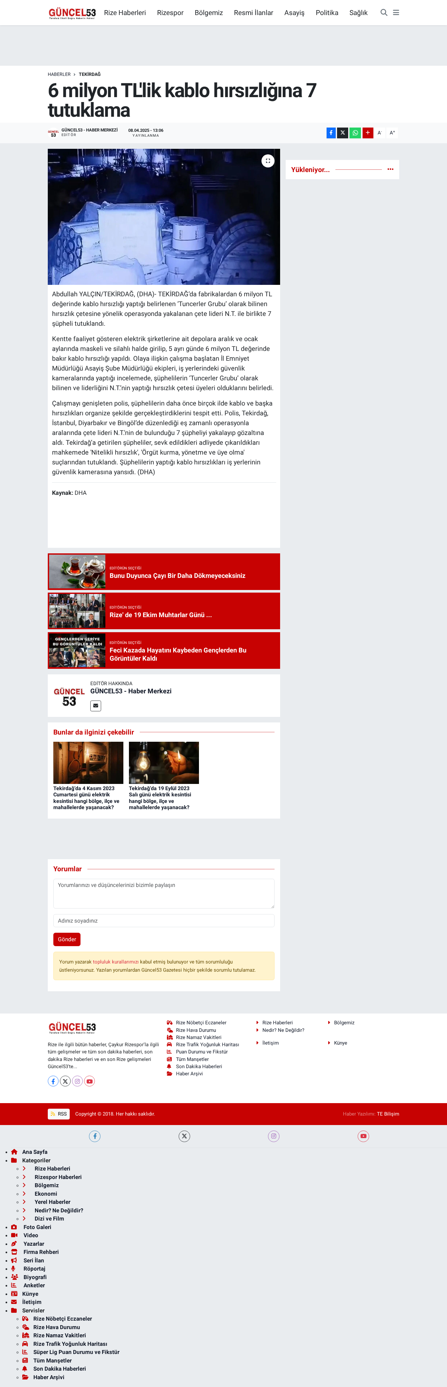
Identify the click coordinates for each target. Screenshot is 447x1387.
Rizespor (170, 13)
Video (30, 1235)
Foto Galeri (36, 1227)
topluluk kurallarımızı (116, 962)
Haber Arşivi (189, 1074)
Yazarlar (33, 1243)
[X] (65, 1081)
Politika (327, 13)
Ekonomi (45, 1193)
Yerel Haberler (51, 1202)
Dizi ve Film (48, 1218)
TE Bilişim (388, 1114)
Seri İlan (33, 1260)
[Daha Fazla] (368, 133)
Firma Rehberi (40, 1252)
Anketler (33, 1285)
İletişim (270, 1043)
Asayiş (294, 13)
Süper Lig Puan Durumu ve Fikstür (76, 1352)
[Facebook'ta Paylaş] (331, 133)
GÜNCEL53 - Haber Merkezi (130, 691)
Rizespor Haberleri (57, 1177)
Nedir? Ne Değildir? (283, 1030)
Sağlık (358, 13)
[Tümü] (390, 169)
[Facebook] (53, 1081)
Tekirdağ (90, 74)
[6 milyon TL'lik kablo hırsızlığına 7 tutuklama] (164, 217)
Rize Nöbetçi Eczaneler (201, 1023)
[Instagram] (77, 1081)
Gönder (67, 939)
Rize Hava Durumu (196, 1030)
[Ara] (384, 13)
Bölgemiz (209, 13)
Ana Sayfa (34, 1152)
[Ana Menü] (396, 13)
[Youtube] (89, 1081)
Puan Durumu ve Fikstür (202, 1052)
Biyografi (34, 1277)
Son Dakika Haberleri (199, 1066)
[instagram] (273, 1136)
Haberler (59, 74)
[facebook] (94, 1136)
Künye (340, 1043)
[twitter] (184, 1136)
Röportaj (33, 1268)
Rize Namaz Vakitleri (199, 1037)
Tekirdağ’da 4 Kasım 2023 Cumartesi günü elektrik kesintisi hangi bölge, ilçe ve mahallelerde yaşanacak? (86, 797)
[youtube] (363, 1136)
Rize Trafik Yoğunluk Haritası (207, 1045)
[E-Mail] (95, 706)
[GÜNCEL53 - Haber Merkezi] (69, 695)
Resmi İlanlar (253, 13)
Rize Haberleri (125, 13)
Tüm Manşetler (192, 1059)
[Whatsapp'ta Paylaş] (355, 133)
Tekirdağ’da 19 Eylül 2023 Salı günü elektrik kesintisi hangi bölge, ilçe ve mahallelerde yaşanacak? (160, 797)
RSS (62, 1114)
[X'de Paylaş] (342, 133)
